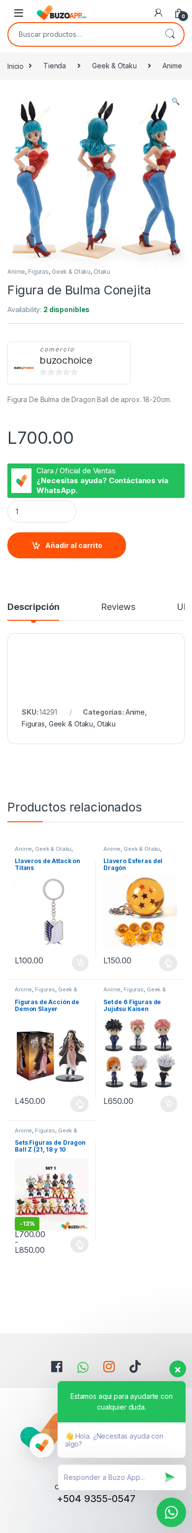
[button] (175, 101)
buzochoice (66, 360)
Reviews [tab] (118, 607)
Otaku (102, 271)
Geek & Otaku (114, 65)
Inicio (15, 65)
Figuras (38, 271)
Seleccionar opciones (158, 963)
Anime (172, 65)
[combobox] (82, 34)
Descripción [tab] (33, 607)
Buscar (170, 34)
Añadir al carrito (73, 545)
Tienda (54, 65)
